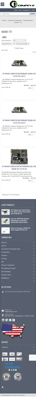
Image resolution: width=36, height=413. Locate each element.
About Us (4, 242)
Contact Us (5, 347)
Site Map (4, 259)
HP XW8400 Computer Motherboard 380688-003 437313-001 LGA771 (19, 121)
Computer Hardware (14, 20)
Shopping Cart (27, 10)
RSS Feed (6, 320)
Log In (20, 10)
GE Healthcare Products (8, 268)
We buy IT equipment (7, 265)
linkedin (3, 320)
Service (3, 246)
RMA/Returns (5, 278)
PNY (2, 262)
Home (16, 10)
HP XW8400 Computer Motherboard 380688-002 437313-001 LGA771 (19, 74)
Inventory (4, 255)
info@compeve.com (11, 311)
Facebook (13, 320)
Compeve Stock (6, 275)
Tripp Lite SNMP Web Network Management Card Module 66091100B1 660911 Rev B (20, 220)
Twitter (10, 320)
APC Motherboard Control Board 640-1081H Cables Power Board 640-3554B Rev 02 (20, 212)
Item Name (4, 50)
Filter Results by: (6, 40)
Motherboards (28, 20)
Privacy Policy (5, 252)
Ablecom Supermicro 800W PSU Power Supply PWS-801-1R (20, 229)
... (1, 281)
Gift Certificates (6, 271)
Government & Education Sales (10, 249)
